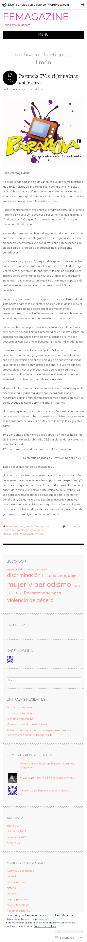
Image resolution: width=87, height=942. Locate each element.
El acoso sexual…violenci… (54, 790)
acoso (10, 526)
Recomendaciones (42, 592)
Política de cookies (45, 926)
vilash (41, 533)
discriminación (24, 575)
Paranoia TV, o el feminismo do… (54, 777)
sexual (29, 533)
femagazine (42, 526)
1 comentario (75, 526)
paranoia (18, 533)
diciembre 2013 (16, 831)
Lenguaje (67, 575)
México (7, 533)
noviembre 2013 (17, 837)
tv (36, 533)
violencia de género (30, 600)
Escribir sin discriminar (20, 707)
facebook (16, 625)
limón (40, 530)
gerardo (31, 530)
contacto (41, 569)
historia (49, 575)
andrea (19, 526)
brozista (25, 777)
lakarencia (26, 790)
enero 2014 (14, 825)
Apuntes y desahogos (20, 569)
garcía (20, 530)
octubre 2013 (15, 842)
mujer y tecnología (18, 905)
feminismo (9, 530)
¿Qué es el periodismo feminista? (27, 724)
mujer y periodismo (31, 89)
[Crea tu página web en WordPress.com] (43, 4)
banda (29, 526)
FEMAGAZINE (36, 17)
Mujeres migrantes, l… (33, 763)
